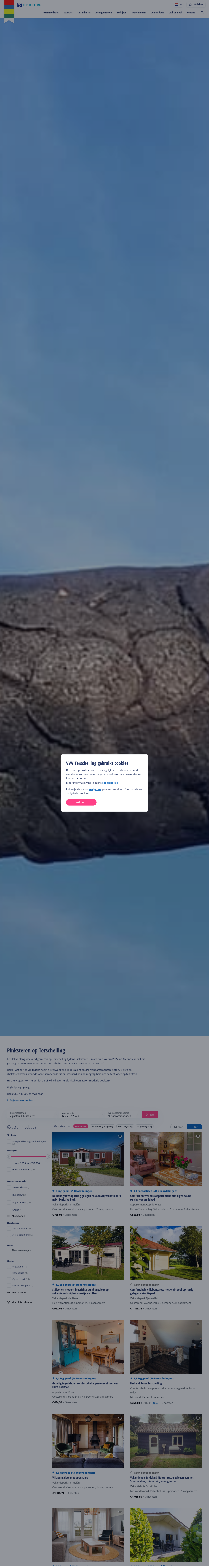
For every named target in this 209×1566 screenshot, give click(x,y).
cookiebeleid (110, 782)
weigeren (95, 789)
